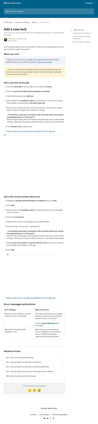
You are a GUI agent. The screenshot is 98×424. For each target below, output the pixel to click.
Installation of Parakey (22, 22)
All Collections (8, 22)
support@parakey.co (49, 323)
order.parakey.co (44, 414)
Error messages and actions (81, 42)
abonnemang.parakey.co (60, 414)
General (34, 22)
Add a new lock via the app (82, 33)
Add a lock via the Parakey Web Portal (82, 37)
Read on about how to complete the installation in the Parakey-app (31, 131)
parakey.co (33, 414)
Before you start (79, 30)
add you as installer (45, 62)
